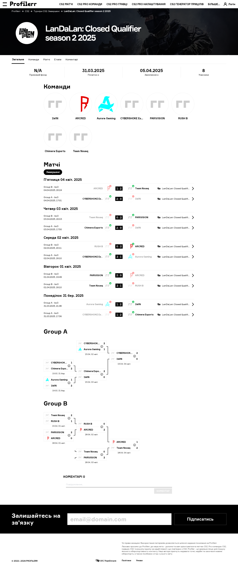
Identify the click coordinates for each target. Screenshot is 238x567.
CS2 (27, 11)
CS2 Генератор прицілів (187, 4)
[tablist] (45, 59)
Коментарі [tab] (71, 59)
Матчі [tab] (46, 59)
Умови (139, 560)
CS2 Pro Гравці (116, 4)
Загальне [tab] (18, 59)
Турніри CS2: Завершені (47, 11)
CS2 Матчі (66, 4)
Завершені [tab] (53, 172)
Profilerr (16, 11)
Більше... (214, 4)
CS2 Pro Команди (89, 4)
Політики (126, 560)
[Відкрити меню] (5, 4)
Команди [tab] (33, 59)
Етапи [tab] (57, 59)
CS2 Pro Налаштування (149, 4)
